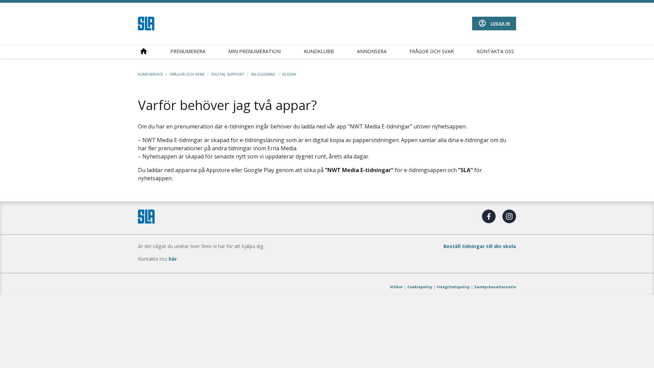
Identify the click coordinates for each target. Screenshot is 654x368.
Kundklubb (319, 51)
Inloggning (263, 74)
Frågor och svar (431, 51)
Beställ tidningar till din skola (479, 246)
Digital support (227, 74)
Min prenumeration (254, 51)
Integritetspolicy (453, 286)
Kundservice (150, 74)
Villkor (396, 286)
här (173, 259)
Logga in (500, 23)
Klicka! (289, 74)
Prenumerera (187, 51)
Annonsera (372, 51)
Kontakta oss (495, 51)
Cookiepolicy (419, 286)
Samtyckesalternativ (495, 286)
